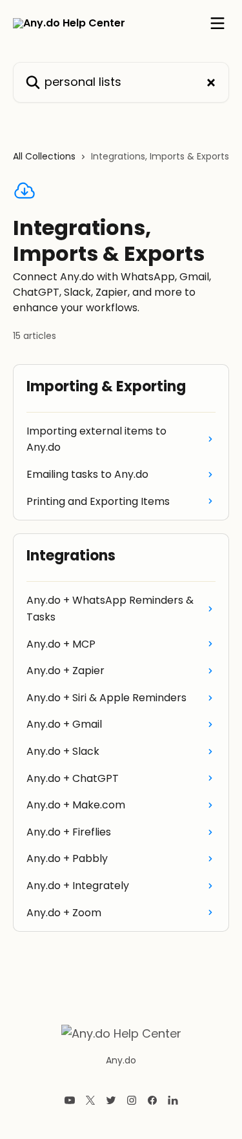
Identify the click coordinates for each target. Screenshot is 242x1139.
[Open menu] (217, 23)
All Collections (44, 156)
